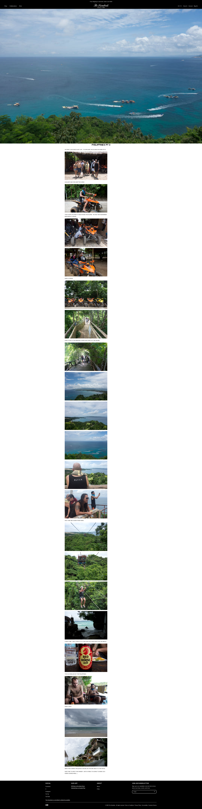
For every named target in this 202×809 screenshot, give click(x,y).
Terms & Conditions (129, 805)
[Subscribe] (154, 791)
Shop (5, 6)
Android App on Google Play (78, 788)
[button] (196, 6)
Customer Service (152, 805)
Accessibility (145, 805)
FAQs (98, 789)
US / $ (179, 6)
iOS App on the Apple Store (78, 786)
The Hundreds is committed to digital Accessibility (57, 800)
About (98, 786)
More (20, 6)
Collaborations (13, 6)
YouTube (47, 796)
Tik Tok (47, 794)
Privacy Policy (138, 805)
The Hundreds (112, 805)
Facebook (47, 786)
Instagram (47, 791)
